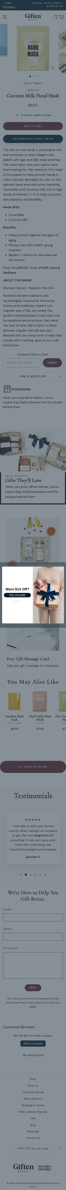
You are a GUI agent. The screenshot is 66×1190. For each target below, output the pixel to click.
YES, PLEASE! (17, 595)
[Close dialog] (61, 569)
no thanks (17, 601)
